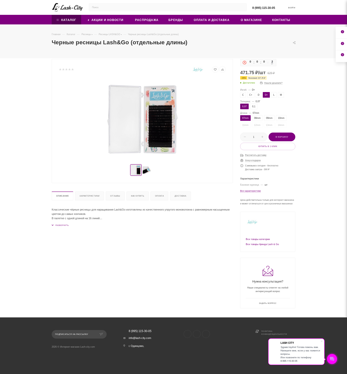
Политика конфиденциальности (274, 332)
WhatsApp (206, 334)
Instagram (197, 334)
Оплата (159, 196)
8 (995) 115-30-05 (263, 7)
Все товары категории (258, 239)
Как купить (137, 196)
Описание (62, 196)
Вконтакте (187, 334)
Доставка (180, 196)
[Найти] (242, 7)
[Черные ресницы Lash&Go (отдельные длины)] (142, 119)
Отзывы (115, 196)
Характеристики (89, 196)
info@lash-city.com (140, 337)
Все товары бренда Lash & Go (262, 244)
